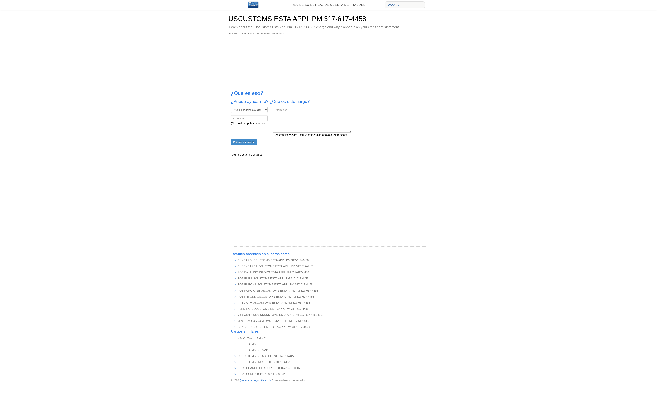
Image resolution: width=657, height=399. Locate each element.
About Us (266, 380)
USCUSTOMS (246, 344)
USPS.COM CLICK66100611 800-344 (261, 374)
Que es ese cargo (249, 380)
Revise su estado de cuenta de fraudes (328, 5)
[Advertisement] (329, 60)
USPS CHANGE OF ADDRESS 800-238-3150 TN (268, 368)
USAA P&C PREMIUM (251, 337)
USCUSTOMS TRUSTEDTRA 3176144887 (264, 362)
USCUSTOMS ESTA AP (252, 350)
